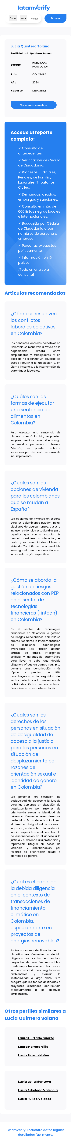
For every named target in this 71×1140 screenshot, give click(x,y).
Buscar (55, 18)
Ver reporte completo (33, 104)
